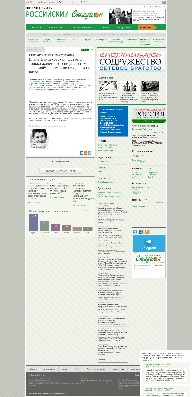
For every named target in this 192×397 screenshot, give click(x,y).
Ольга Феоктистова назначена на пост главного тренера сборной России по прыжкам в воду (112, 348)
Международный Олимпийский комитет (110, 193)
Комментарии (56, 27)
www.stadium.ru (76, 383)
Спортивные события (96, 368)
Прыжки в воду (103, 161)
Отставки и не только (82, 27)
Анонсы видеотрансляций (116, 40)
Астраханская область (137, 188)
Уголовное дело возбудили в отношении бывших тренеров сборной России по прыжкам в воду (112, 332)
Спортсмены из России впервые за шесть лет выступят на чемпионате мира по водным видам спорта (111, 277)
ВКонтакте (134, 382)
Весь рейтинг (85, 211)
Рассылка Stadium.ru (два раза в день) (129, 385)
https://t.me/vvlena (36, 84)
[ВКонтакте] (81, 153)
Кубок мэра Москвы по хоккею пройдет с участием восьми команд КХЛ (60, 189)
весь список (156, 132)
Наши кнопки (118, 368)
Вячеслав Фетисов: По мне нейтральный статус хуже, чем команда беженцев (109, 230)
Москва (100, 172)
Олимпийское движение (107, 145)
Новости (36, 27)
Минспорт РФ (101, 39)
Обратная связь (137, 368)
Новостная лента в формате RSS (127, 380)
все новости (102, 360)
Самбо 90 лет (131, 39)
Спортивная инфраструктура (138, 161)
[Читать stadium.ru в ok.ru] (149, 261)
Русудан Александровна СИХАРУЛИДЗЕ (159, 388)
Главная (33, 35)
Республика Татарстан (136, 192)
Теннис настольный (137, 173)
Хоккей (74, 39)
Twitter (128, 382)
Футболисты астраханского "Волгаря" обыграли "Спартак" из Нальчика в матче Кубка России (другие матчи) (83, 193)
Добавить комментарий (61, 170)
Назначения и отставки (158, 40)
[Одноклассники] (85, 153)
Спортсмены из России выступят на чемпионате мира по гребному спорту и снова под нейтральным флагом (150, 97)
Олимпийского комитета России (79, 86)
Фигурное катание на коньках (155, 173)
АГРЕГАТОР (145, 27)
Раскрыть (149, 121)
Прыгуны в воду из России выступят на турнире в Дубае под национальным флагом (112, 320)
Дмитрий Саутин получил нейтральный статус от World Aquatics (112, 305)
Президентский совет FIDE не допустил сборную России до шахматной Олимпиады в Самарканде (129, 97)
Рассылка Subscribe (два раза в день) (128, 383)
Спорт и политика (47, 40)
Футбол (88, 39)
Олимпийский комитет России (109, 197)
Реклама (120, 388)
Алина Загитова (138, 206)
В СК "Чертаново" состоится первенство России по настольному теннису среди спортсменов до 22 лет (38, 192)
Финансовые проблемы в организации (145, 41)
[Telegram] (89, 153)
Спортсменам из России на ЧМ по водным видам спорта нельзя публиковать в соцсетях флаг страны (112, 245)
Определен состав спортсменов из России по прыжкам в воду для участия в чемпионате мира (110, 292)
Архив (78, 368)
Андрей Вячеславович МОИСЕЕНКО (158, 364)
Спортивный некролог (61, 40)
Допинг (105, 27)
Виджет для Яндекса (124, 386)
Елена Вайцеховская (106, 182)
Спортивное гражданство (33, 40)
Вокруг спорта (125, 27)
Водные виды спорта (106, 150)
